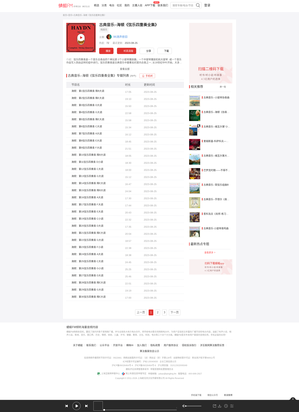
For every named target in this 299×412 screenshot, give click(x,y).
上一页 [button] (141, 312)
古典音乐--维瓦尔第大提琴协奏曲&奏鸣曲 (225, 155)
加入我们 (142, 345)
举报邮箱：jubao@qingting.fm (162, 374)
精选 (96, 5)
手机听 (149, 76)
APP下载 (150, 5)
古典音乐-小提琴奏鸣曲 (216, 228)
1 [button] (151, 312)
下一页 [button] (174, 312)
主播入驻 (137, 5)
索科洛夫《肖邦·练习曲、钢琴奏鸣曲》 (224, 213)
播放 (108, 51)
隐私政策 (155, 345)
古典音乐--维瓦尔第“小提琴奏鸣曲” (222, 126)
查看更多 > (209, 252)
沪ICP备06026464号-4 (122, 365)
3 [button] (164, 312)
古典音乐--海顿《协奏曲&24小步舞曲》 (224, 112)
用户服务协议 (171, 345)
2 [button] (157, 312)
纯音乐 (104, 29)
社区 (119, 5)
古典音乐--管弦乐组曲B (216, 184)
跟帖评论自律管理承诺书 (137, 369)
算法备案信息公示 (149, 351)
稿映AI (129, 345)
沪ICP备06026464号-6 (145, 365)
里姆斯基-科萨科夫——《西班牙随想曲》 (225, 141)
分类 (104, 5)
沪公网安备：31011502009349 (172, 365)
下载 (166, 51)
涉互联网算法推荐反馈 (212, 345)
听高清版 (128, 51)
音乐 (70, 15)
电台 (111, 5)
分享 (148, 51)
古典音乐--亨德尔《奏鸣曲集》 (220, 199)
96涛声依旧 (120, 36)
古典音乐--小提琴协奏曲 (216, 97)
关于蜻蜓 (78, 345)
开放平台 (118, 345)
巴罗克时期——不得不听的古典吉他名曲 (225, 170)
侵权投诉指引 (189, 345)
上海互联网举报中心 (110, 373)
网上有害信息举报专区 (136, 373)
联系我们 (163, 5)
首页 (65, 15)
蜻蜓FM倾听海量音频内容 (82, 327)
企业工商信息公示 (168, 361)
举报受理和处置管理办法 (161, 369)
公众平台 (104, 345)
